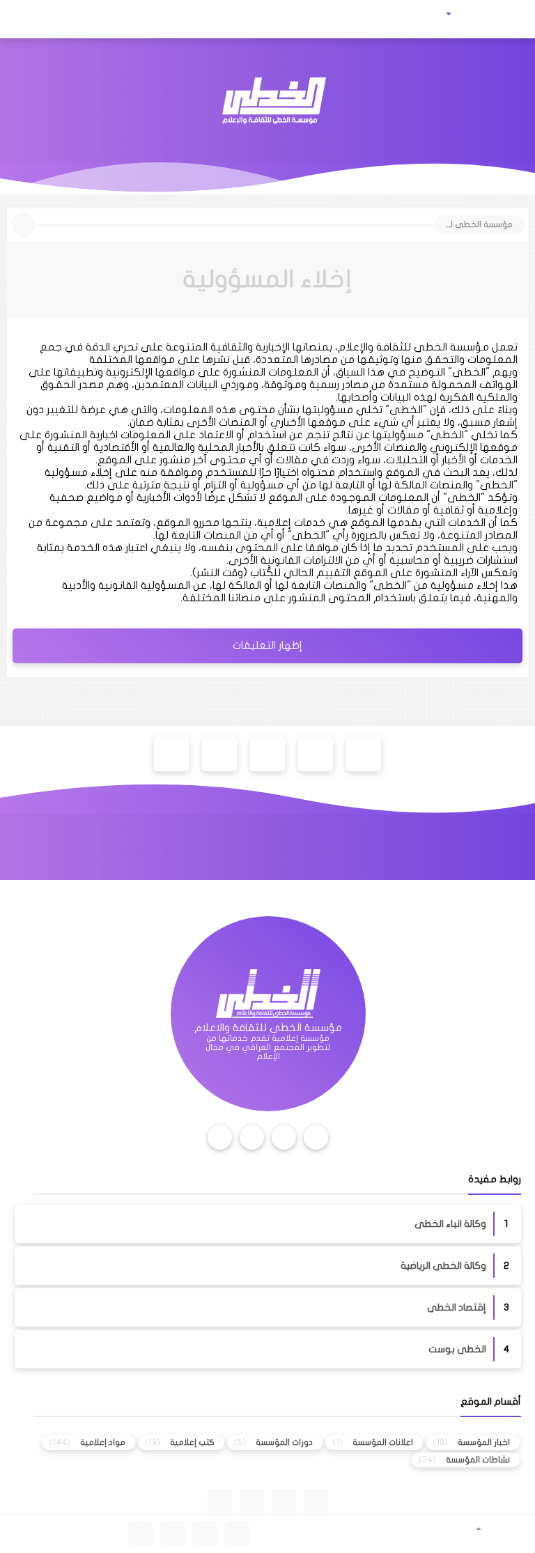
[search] (55, 19)
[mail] (87, 19)
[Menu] (509, 19)
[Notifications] (25, 19)
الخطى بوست (457, 1349)
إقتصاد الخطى (456, 1307)
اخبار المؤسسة (484, 1442)
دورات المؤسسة (284, 1442)
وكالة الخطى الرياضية (443, 1265)
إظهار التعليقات (267, 645)
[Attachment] (467, 13)
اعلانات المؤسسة (382, 1442)
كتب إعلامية (192, 1442)
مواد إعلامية (102, 1442)
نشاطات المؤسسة (478, 1459)
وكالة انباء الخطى (450, 1224)
